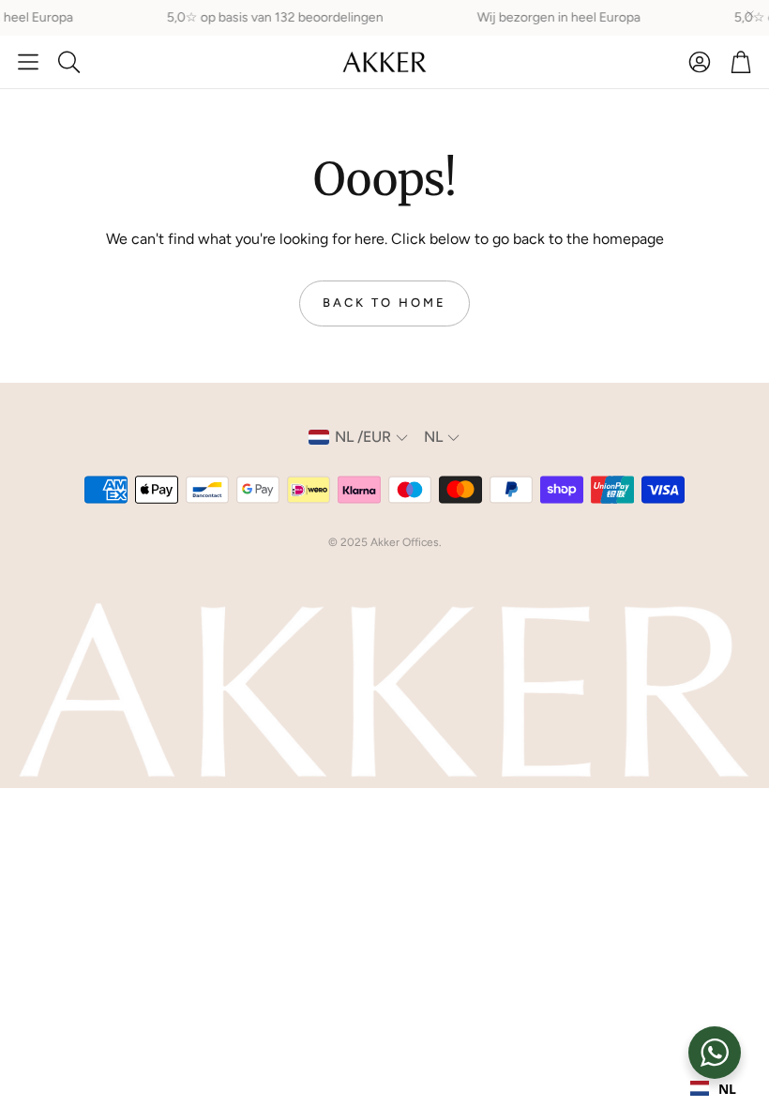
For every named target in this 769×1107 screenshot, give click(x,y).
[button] (28, 62)
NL (727, 1089)
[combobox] (713, 1088)
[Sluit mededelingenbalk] (750, 14)
